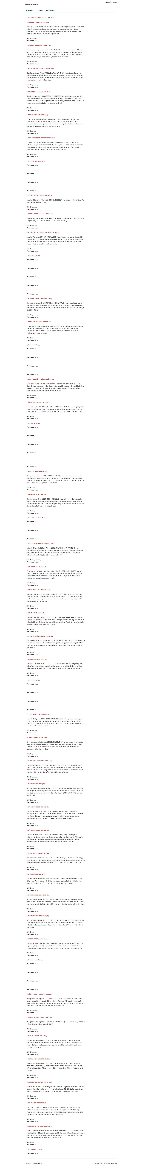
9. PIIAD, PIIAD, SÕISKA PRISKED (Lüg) (39, 760)
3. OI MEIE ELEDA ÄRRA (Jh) (36, 613)
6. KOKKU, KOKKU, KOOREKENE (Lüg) (39, 1017)
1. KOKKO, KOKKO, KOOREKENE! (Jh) (39, 1126)
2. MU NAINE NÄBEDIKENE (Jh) (37, 1103)
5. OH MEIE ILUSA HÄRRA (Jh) (36, 566)
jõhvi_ (33, 338)
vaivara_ (33, 131)
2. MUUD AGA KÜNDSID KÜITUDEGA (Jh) (40, 636)
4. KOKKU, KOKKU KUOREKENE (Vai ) (39, 1059)
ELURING (39, 10)
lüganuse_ (34, 38)
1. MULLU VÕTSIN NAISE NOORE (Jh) (39, 321)
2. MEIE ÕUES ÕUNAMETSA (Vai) (37, 115)
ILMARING (50, 10)
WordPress (114, 1163)
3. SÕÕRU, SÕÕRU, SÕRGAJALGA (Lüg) (40, 195)
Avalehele (107, 2)
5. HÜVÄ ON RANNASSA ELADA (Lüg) (39, 45)
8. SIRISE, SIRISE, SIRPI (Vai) (36, 784)
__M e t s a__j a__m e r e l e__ (36, 161)
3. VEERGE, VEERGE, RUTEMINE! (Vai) (39, 1082)
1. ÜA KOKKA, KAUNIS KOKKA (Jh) (38, 402)
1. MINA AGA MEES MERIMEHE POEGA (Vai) (41, 138)
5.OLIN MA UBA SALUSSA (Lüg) (37, 1036)
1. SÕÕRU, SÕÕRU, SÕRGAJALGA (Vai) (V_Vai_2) (43, 232)
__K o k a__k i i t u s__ (34, 423)
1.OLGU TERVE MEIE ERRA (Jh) (37, 659)
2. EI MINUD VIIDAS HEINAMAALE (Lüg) (39, 298)
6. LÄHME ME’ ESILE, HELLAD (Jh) (38, 830)
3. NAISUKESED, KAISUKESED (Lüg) (38, 91)
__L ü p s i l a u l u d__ (34, 255)
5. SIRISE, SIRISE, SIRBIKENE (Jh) (38, 853)
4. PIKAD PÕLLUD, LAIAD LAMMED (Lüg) (40, 68)
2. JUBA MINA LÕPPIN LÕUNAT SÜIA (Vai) (40, 379)
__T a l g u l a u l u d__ (34, 680)
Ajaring (33, 17)
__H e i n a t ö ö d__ (33, 345)
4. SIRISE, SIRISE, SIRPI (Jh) (36, 874)
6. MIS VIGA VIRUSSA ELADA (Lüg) (38, 22)
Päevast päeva (41, 17)
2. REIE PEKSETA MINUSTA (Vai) (37, 471)
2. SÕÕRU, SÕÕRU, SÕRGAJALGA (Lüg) (40, 214)
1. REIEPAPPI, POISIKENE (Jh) (36, 494)
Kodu (28, 17)
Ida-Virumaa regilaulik (32, 4)
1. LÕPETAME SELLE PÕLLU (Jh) (37, 939)
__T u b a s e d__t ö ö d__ (35, 1149)
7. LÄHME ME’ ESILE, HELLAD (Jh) (38, 807)
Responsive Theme (101, 1163)
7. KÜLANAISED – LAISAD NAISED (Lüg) (40, 994)
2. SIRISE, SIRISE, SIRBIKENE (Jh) (38, 916)
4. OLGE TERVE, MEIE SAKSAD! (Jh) (38, 589)
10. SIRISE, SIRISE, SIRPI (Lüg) (37, 737)
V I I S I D (114, 2)
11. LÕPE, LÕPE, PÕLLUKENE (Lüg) (38, 714)
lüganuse (34, 225)
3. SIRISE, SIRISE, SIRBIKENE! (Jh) (38, 895)
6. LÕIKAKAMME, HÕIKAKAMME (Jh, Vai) (40, 543)
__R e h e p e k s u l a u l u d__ (37, 517)
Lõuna (36, 41)
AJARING (29, 10)
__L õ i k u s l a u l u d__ (35, 960)
